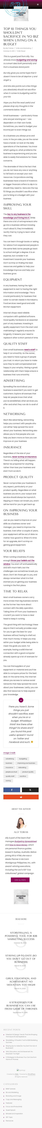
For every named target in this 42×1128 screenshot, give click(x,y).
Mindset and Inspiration (14, 1114)
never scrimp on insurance (24, 456)
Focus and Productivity (14, 1107)
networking (22, 767)
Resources (9, 1121)
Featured (9, 1103)
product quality (27, 772)
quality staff (10, 776)
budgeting (23, 759)
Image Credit (9, 752)
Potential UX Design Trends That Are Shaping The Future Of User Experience (21, 1036)
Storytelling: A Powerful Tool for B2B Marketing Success (21, 936)
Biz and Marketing (24, 48)
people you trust (11, 772)
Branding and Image (13, 1096)
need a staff (29, 349)
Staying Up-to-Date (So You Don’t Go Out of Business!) (21, 958)
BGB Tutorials (10, 1089)
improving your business (26, 763)
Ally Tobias (9, 48)
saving (8, 781)
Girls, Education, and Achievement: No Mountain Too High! (21, 981)
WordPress (31, 1074)
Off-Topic (9, 1117)
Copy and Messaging (13, 1099)
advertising (10, 759)
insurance (9, 767)
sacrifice (23, 776)
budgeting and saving (26, 60)
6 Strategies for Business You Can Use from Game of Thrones (21, 1005)
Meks (17, 1074)
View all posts (20, 880)
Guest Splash (10, 1110)
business (9, 763)
